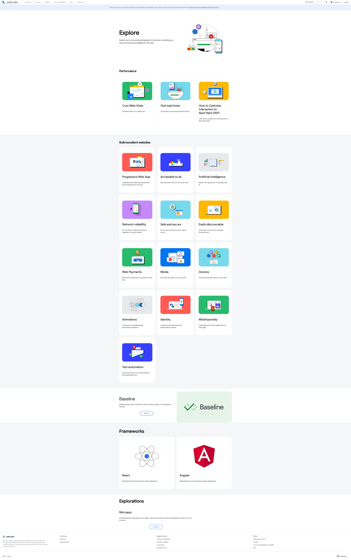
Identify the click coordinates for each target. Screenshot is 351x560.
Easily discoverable (211, 224)
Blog (71, 2)
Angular (185, 475)
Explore (146, 413)
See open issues (64, 542)
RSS (254, 548)
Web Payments (132, 272)
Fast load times (170, 105)
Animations (129, 319)
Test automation (132, 367)
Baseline (47, 2)
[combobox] (314, 2)
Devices (204, 272)
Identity (165, 319)
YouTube (255, 542)
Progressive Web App (136, 177)
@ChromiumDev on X (259, 539)
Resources (28, 2)
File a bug (62, 539)
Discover (38, 2)
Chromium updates (162, 542)
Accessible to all (170, 177)
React (126, 475)
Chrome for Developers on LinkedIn (263, 545)
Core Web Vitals (132, 105)
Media (164, 272)
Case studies (160, 545)
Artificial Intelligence (212, 177)
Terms (4, 556)
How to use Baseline (60, 2)
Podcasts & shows (162, 548)
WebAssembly (208, 319)
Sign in (347, 2)
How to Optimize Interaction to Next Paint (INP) (210, 109)
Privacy (9, 556)
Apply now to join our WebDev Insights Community (204, 7)
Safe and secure (170, 224)
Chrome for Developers (163, 539)
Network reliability (134, 224)
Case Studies (80, 2)
